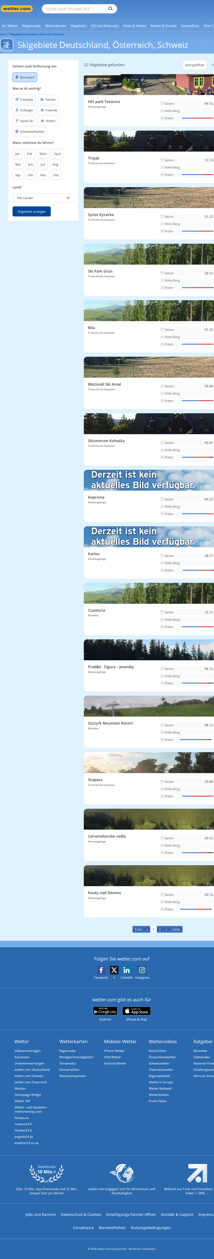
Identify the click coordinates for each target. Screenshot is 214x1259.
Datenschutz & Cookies (81, 1214)
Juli (43, 164)
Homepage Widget (28, 1095)
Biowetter (201, 1051)
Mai (18, 164)
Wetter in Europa (161, 1082)
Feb (29, 154)
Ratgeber (203, 1041)
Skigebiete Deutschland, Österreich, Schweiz (37, 34)
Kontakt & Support (177, 1214)
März (43, 154)
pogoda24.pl (24, 1136)
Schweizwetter (159, 1063)
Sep (17, 175)
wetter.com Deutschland (32, 1069)
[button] (43, 197)
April (57, 154)
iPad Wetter (112, 1057)
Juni (30, 164)
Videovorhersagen (28, 1051)
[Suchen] (109, 8)
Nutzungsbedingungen (151, 1227)
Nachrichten (157, 1051)
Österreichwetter (161, 1069)
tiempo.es (22, 1118)
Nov (43, 175)
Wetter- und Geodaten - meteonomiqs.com (31, 1109)
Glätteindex (202, 1057)
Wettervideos (163, 1041)
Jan (17, 154)
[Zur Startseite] (16, 8)
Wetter (22, 1041)
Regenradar (67, 1051)
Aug (55, 164)
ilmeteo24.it (23, 1130)
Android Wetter (115, 1063)
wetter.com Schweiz (29, 1076)
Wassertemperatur (72, 1076)
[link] (10, 25)
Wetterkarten (73, 1041)
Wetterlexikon (159, 1095)
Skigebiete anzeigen (32, 211)
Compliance (83, 1227)
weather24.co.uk (27, 1143)
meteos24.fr (23, 1124)
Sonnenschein (69, 1069)
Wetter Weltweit (160, 1088)
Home (3, 34)
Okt (30, 175)
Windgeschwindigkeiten (76, 1057)
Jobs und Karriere (40, 1214)
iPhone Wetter (114, 1051)
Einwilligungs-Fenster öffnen (131, 1214)
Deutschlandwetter (162, 1057)
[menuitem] (10, 25)
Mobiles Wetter (120, 1041)
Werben (20, 1088)
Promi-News (158, 1101)
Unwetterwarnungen (29, 1063)
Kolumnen (22, 1057)
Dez (56, 175)
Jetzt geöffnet (194, 65)
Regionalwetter (159, 1076)
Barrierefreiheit (112, 1227)
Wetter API (22, 1101)
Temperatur (67, 1063)
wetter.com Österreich (31, 1082)
